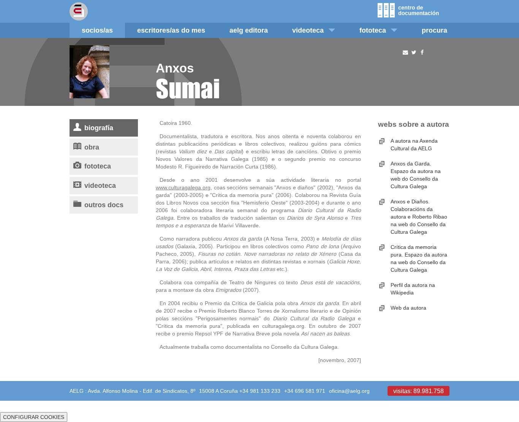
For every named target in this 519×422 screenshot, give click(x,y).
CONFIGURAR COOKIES (33, 417)
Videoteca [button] (308, 30)
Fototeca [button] (372, 30)
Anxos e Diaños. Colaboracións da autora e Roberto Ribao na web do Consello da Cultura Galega (419, 216)
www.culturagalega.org (183, 187)
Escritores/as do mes (171, 30)
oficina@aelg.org (349, 391)
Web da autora (408, 308)
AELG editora (248, 30)
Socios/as (97, 30)
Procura (434, 30)
